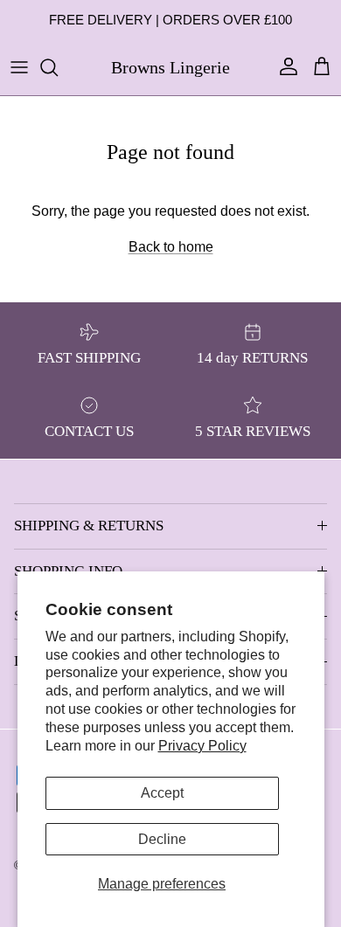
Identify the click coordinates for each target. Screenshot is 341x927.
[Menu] (19, 67)
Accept (162, 792)
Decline (162, 839)
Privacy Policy (202, 745)
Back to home (171, 246)
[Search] (57, 67)
